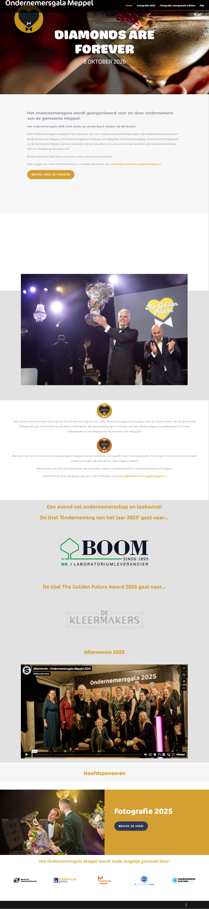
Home (129, 5)
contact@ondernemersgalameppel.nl (135, 164)
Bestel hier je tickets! (50, 174)
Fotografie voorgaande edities (177, 5)
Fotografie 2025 (146, 5)
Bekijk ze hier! (131, 826)
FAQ (202, 5)
